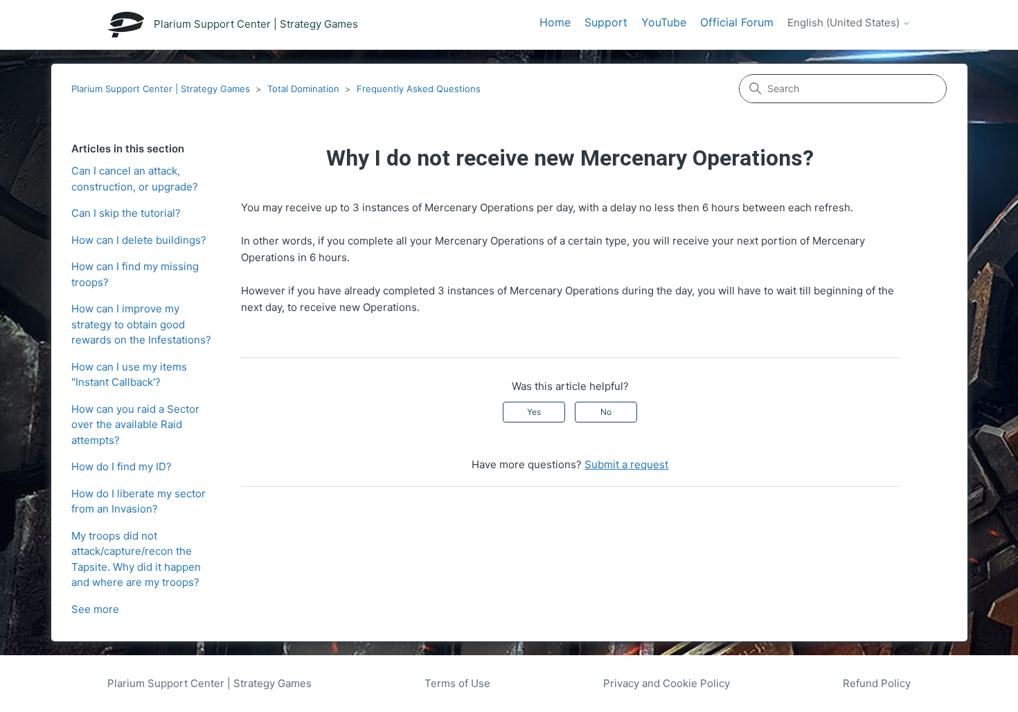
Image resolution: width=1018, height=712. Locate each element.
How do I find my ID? (121, 466)
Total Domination (303, 88)
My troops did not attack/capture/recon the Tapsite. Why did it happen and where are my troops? (136, 559)
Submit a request (626, 464)
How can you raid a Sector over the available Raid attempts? (135, 424)
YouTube (663, 22)
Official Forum (737, 22)
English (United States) (844, 23)
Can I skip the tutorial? (126, 213)
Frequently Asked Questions (419, 88)
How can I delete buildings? (138, 240)
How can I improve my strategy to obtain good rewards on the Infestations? (141, 324)
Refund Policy (877, 683)
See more (95, 609)
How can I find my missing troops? (135, 274)
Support (605, 22)
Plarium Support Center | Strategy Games (160, 88)
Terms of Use (457, 683)
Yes (534, 412)
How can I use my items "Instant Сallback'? (129, 374)
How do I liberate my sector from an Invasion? (138, 501)
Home (555, 22)
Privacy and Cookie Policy (666, 683)
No (605, 412)
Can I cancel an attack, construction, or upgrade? (134, 178)
